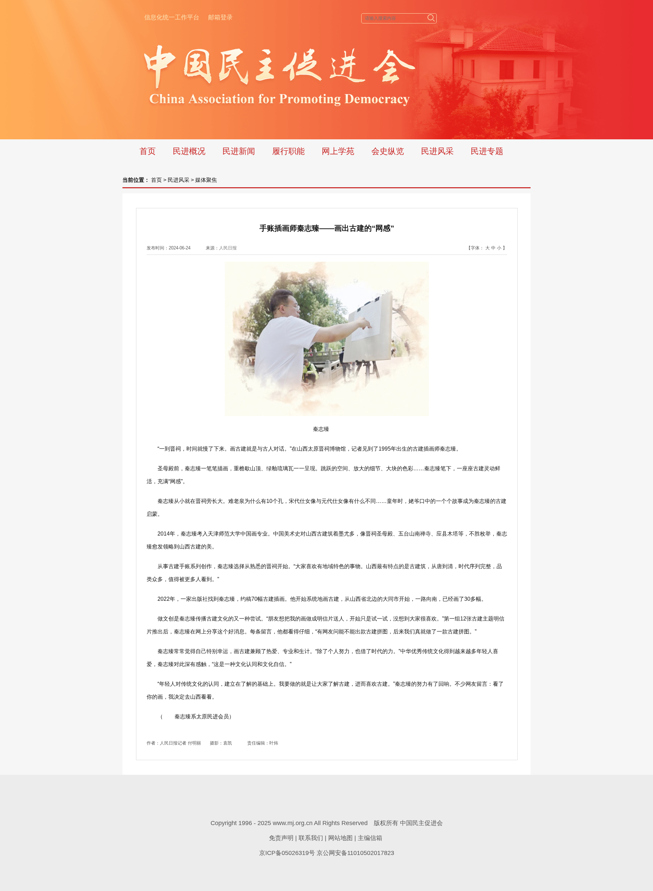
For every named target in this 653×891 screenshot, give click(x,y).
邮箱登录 (220, 17)
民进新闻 (238, 151)
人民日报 (228, 247)
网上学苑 (338, 151)
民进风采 (437, 151)
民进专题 (487, 151)
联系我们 (311, 838)
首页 (147, 151)
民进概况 (189, 151)
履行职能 (288, 151)
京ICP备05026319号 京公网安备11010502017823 (326, 853)
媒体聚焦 (206, 180)
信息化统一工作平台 (171, 17)
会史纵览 (387, 151)
